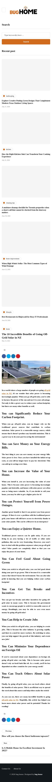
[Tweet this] (9, 356)
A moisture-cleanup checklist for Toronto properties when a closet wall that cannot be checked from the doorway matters (25, 209)
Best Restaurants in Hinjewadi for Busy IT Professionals (25, 317)
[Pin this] (18, 356)
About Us (17, 769)
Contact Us (6, 769)
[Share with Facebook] (4, 356)
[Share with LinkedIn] (13, 356)
